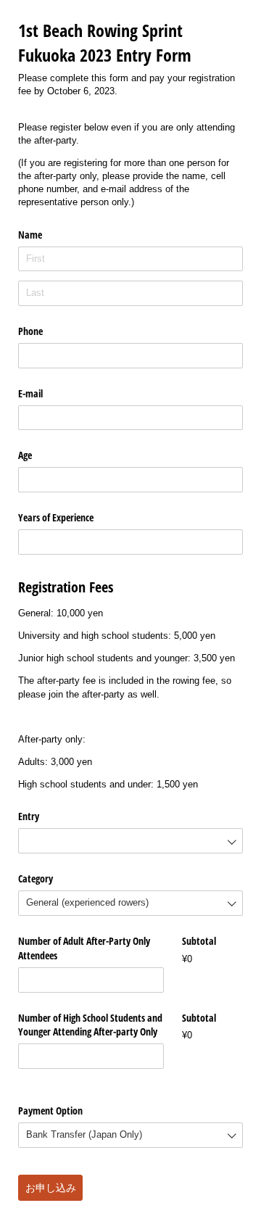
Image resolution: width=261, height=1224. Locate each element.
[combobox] (130, 840)
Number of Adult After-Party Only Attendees (84, 948)
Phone (30, 331)
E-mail (30, 393)
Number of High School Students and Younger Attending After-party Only (90, 1025)
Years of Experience (56, 517)
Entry (28, 816)
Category (35, 878)
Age (25, 455)
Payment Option (50, 1110)
